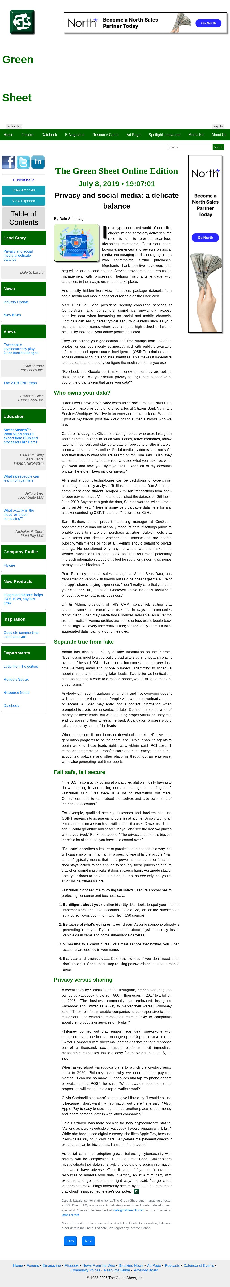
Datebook (49, 135)
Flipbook (72, 1265)
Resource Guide (106, 135)
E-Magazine (74, 135)
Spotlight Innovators (164, 135)
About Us (219, 135)
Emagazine (52, 1265)
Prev (70, 1241)
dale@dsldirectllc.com (128, 1210)
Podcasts (172, 1265)
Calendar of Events (199, 1265)
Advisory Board (146, 1270)
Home (8, 135)
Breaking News (131, 1265)
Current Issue (23, 180)
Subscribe (13, 126)
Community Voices (85, 1270)
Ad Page (134, 135)
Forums (27, 135)
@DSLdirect (70, 1215)
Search (218, 147)
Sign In (218, 126)
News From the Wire (98, 1265)
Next (88, 1241)
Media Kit (195, 135)
